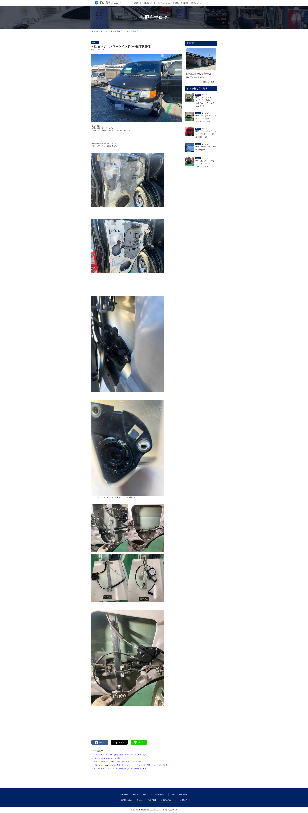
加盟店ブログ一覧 (149, 3)
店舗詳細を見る (208, 82)
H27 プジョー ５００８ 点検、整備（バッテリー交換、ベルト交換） (121, 755)
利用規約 (183, 800)
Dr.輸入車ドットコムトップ (101, 31)
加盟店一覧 (137, 3)
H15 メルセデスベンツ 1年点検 (107, 758)
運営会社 (176, 3)
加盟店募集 (184, 3)
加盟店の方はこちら (168, 800)
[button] (119, 742)
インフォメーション (163, 3)
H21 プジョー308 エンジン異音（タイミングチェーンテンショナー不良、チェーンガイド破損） (131, 765)
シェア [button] (101, 742)
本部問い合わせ (196, 3)
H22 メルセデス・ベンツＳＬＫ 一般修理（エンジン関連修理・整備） (121, 769)
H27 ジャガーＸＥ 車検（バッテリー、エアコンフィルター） (118, 762)
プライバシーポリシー (179, 795)
